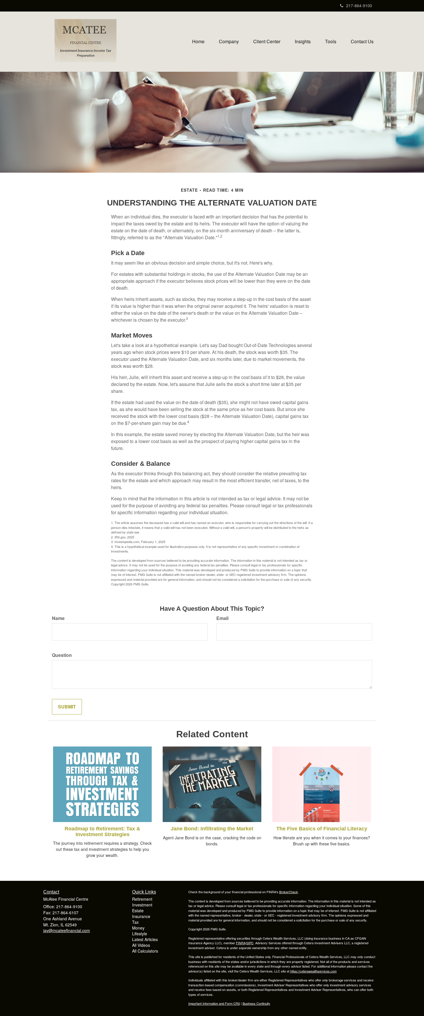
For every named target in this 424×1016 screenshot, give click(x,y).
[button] (229, 41)
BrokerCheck (288, 891)
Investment (142, 905)
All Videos (141, 945)
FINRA (240, 942)
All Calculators (145, 951)
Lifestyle (139, 933)
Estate (138, 910)
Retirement (142, 899)
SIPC (250, 942)
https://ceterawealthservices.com (313, 971)
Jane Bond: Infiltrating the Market (212, 829)
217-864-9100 (359, 5)
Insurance (141, 916)
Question (62, 655)
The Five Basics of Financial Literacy (321, 829)
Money (138, 928)
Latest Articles (145, 939)
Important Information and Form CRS (214, 1003)
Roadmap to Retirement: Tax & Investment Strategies (102, 831)
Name (58, 618)
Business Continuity (256, 1003)
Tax (135, 922)
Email (222, 618)
